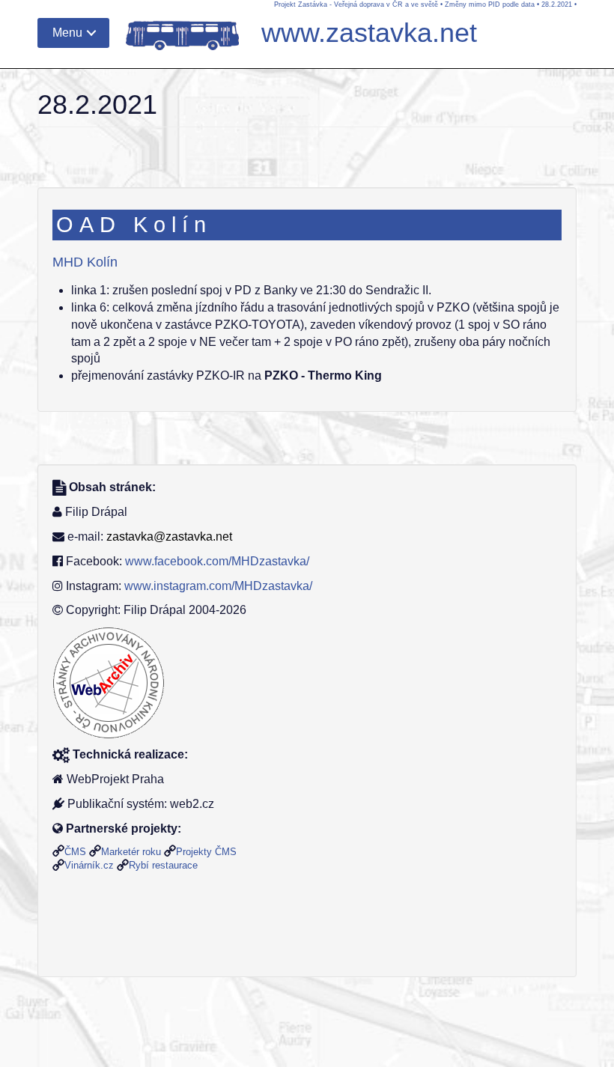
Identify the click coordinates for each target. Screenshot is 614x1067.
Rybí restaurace (163, 865)
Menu (67, 32)
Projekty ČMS (206, 851)
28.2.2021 (556, 4)
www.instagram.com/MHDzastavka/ (218, 586)
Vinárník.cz (89, 865)
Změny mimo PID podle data (490, 4)
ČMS (75, 851)
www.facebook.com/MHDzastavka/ (217, 561)
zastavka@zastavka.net (169, 536)
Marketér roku (131, 851)
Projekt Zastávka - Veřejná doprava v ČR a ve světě (356, 4)
